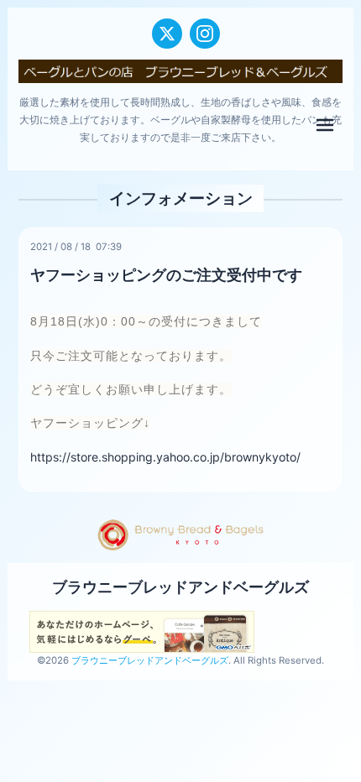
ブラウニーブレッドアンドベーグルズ (180, 587)
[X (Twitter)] (167, 33)
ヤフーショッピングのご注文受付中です (166, 275)
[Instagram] (205, 33)
